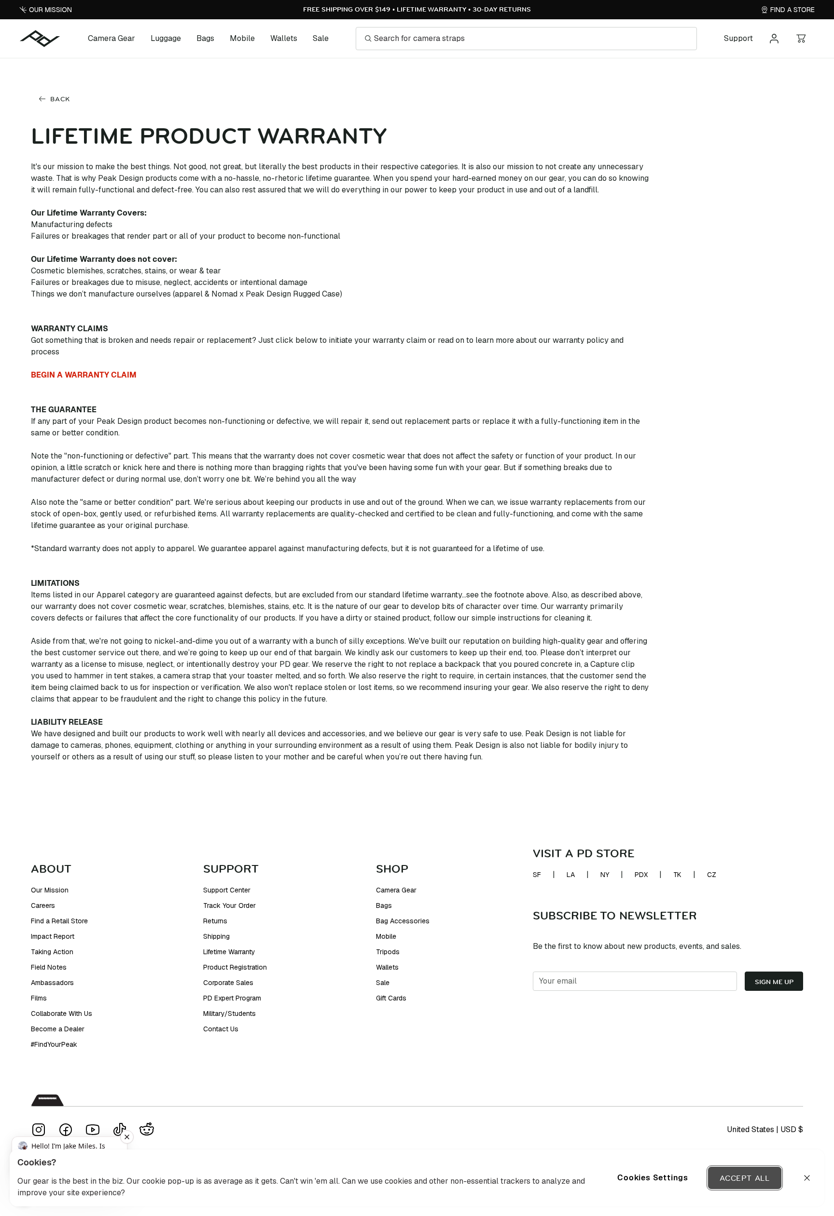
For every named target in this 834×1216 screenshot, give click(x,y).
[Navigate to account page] (774, 38)
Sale (321, 38)
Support (738, 38)
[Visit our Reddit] (146, 1129)
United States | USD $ (765, 1129)
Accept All (745, 1178)
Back (60, 99)
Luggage (166, 38)
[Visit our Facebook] (65, 1129)
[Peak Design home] (40, 38)
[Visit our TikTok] (119, 1129)
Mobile (242, 38)
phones (118, 745)
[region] (417, 1177)
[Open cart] (801, 38)
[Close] (807, 1178)
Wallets (283, 38)
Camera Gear (111, 38)
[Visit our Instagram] (38, 1129)
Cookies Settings (652, 1178)
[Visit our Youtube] (92, 1129)
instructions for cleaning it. (545, 618)
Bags (205, 38)
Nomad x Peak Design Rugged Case (275, 294)
